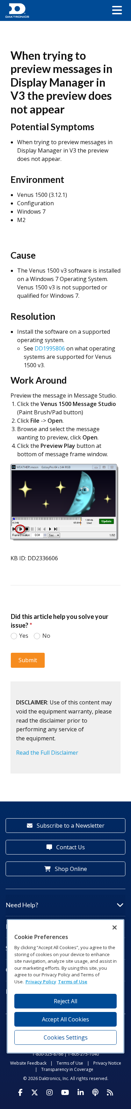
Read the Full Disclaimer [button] (47, 752)
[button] (117, 10)
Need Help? (22, 905)
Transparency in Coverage (67, 1069)
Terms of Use (70, 1063)
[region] (66, 986)
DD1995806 (50, 348)
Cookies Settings (66, 1037)
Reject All (65, 1001)
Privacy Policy (41, 981)
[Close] (114, 927)
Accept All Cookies (65, 1019)
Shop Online (70, 869)
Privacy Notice (107, 1063)
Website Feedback (28, 1063)
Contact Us (70, 847)
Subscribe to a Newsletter (69, 825)
